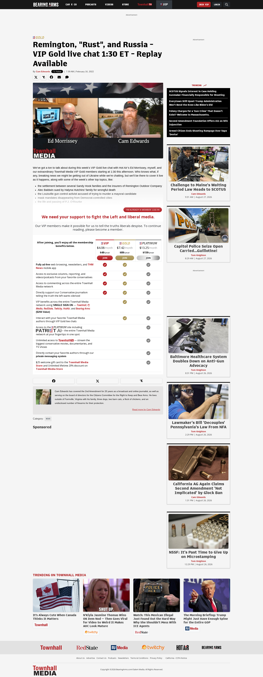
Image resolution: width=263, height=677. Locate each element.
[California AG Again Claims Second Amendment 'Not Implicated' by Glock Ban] (198, 463)
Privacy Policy (156, 658)
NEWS (48, 419)
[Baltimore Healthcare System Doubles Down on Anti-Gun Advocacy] (198, 335)
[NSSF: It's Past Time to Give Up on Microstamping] (198, 531)
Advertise (90, 658)
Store (125, 4)
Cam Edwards (43, 71)
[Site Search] (226, 4)
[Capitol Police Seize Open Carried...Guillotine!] (198, 225)
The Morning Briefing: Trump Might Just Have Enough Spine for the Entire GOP (206, 619)
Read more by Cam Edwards (146, 409)
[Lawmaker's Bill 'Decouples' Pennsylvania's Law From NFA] (198, 401)
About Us (80, 658)
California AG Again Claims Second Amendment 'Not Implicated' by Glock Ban (198, 488)
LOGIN (217, 4)
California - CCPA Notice (176, 658)
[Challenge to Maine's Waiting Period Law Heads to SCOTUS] (198, 164)
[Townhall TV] (144, 4)
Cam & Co (71, 4)
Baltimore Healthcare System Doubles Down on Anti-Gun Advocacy (198, 361)
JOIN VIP (204, 4)
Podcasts (90, 4)
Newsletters (123, 658)
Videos (109, 4)
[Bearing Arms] (46, 4)
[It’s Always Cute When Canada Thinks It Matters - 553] (56, 595)
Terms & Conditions (139, 658)
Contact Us (101, 658)
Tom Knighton (198, 255)
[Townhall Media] (44, 670)
